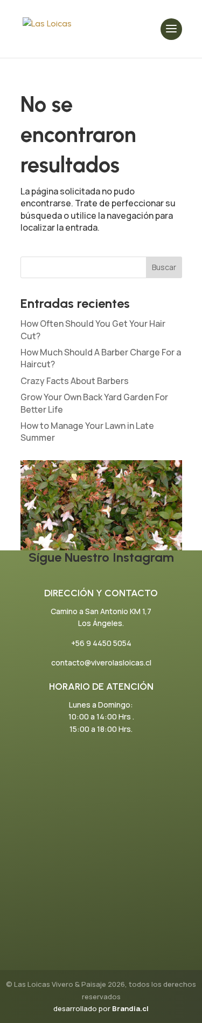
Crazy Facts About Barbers (74, 381)
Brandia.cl (130, 1008)
